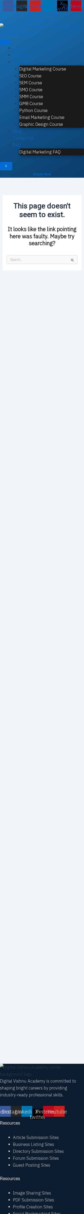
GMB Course (31, 103)
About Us (21, 55)
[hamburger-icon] (5, 42)
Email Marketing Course (41, 117)
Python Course (33, 110)
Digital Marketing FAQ (40, 152)
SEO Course (30, 76)
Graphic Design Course (41, 124)
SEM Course (30, 83)
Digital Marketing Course (42, 69)
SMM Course (31, 96)
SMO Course (30, 90)
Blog (17, 131)
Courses (20, 62)
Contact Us (23, 138)
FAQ (17, 145)
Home (18, 48)
